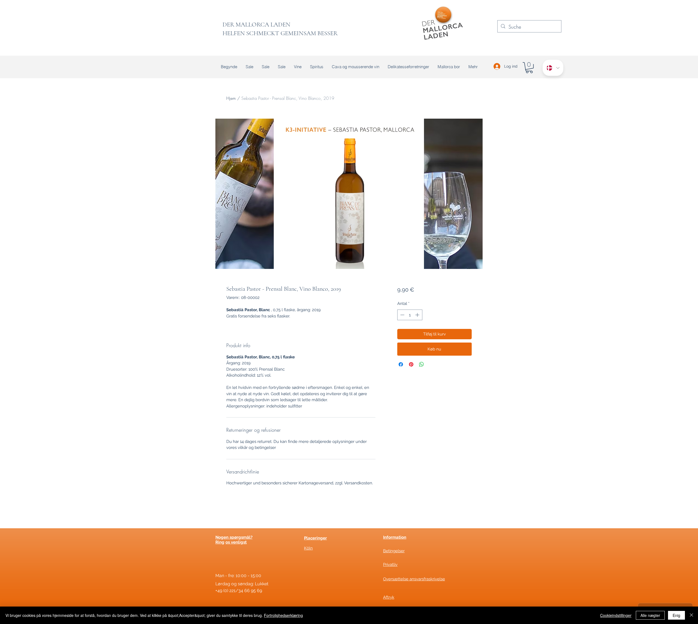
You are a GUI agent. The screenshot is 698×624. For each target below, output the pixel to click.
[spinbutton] (409, 315)
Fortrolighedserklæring (283, 615)
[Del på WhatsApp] (421, 364)
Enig (676, 615)
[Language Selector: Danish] (553, 68)
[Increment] (418, 315)
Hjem (231, 98)
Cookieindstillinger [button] (615, 615)
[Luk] (691, 615)
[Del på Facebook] (401, 364)
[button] (529, 67)
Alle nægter (650, 615)
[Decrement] (401, 315)
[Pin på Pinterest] (411, 364)
